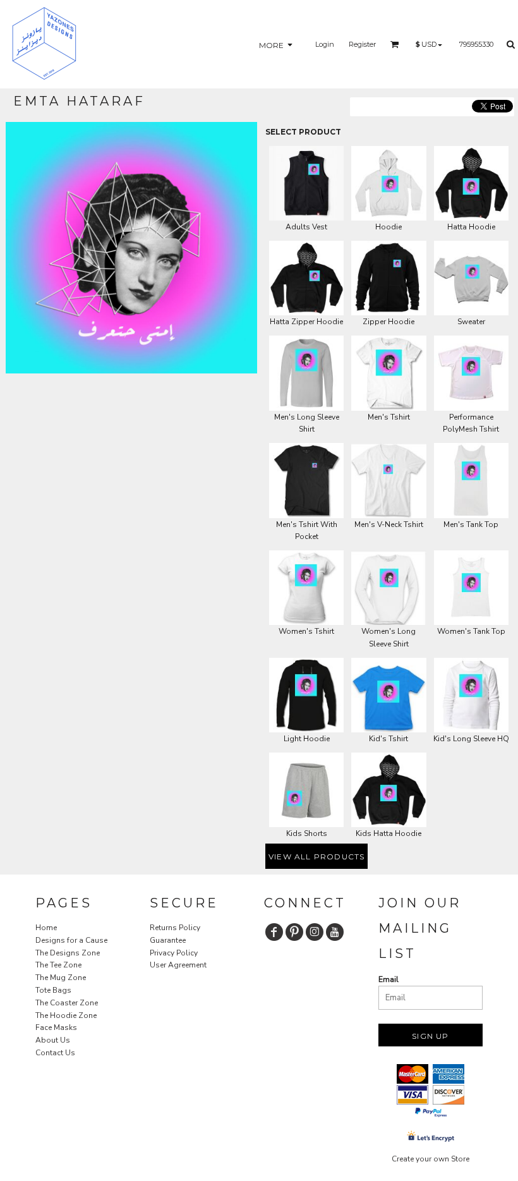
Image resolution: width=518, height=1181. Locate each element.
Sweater (471, 322)
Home (46, 928)
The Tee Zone (58, 965)
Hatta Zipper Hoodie (306, 322)
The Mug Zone (60, 977)
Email (388, 979)
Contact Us (55, 1053)
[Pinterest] (294, 932)
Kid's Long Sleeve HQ (471, 739)
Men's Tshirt (389, 417)
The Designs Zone (67, 953)
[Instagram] (314, 932)
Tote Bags (53, 990)
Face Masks (56, 1027)
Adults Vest (306, 227)
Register (362, 44)
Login (324, 44)
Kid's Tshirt (388, 739)
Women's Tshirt (306, 631)
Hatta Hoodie (471, 227)
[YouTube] (335, 932)
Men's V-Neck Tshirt (388, 524)
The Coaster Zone (66, 1003)
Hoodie (388, 227)
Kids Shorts (306, 833)
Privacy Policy (174, 953)
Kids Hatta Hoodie (388, 833)
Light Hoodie (307, 739)
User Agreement (178, 965)
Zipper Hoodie (388, 322)
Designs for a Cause (71, 940)
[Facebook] (274, 932)
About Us (52, 1040)
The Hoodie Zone (66, 1015)
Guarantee (168, 940)
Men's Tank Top (470, 524)
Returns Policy (175, 928)
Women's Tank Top (471, 631)
